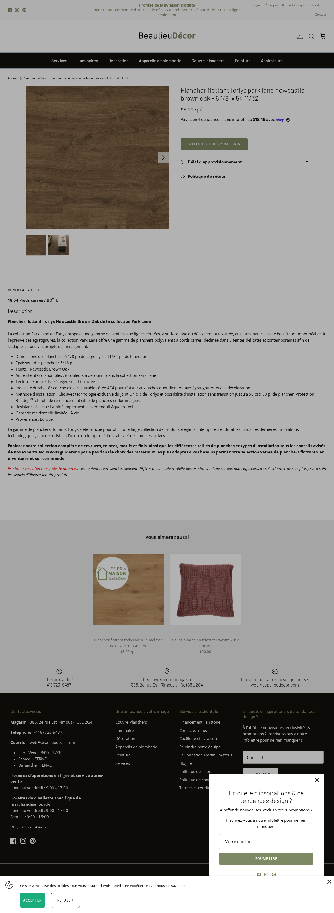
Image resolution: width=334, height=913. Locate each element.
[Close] (328, 881)
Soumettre (266, 858)
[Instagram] (266, 874)
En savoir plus (177, 885)
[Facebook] (259, 874)
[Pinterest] (274, 874)
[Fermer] (317, 780)
